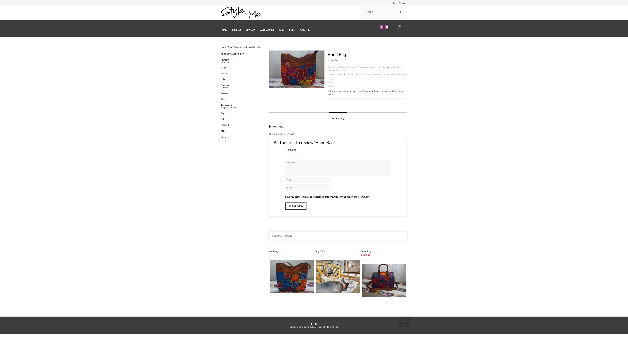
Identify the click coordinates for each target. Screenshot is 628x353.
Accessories (267, 29)
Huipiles (224, 87)
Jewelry (250, 29)
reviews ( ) (333, 60)
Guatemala (368, 91)
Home (224, 29)
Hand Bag (273, 251)
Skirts (223, 99)
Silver (223, 67)
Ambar (224, 73)
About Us (305, 29)
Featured (225, 125)
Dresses (236, 29)
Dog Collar (320, 251)
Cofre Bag (366, 251)
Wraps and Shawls (229, 107)
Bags (248, 47)
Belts (223, 119)
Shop (230, 47)
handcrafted (398, 91)
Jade (223, 79)
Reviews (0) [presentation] (338, 118)
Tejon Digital (333, 327)
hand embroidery (382, 91)
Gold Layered (227, 62)
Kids (281, 29)
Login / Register (400, 3)
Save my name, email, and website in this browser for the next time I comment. (327, 196)
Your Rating (290, 149)
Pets (292, 29)
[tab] (338, 116)
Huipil (330, 94)
